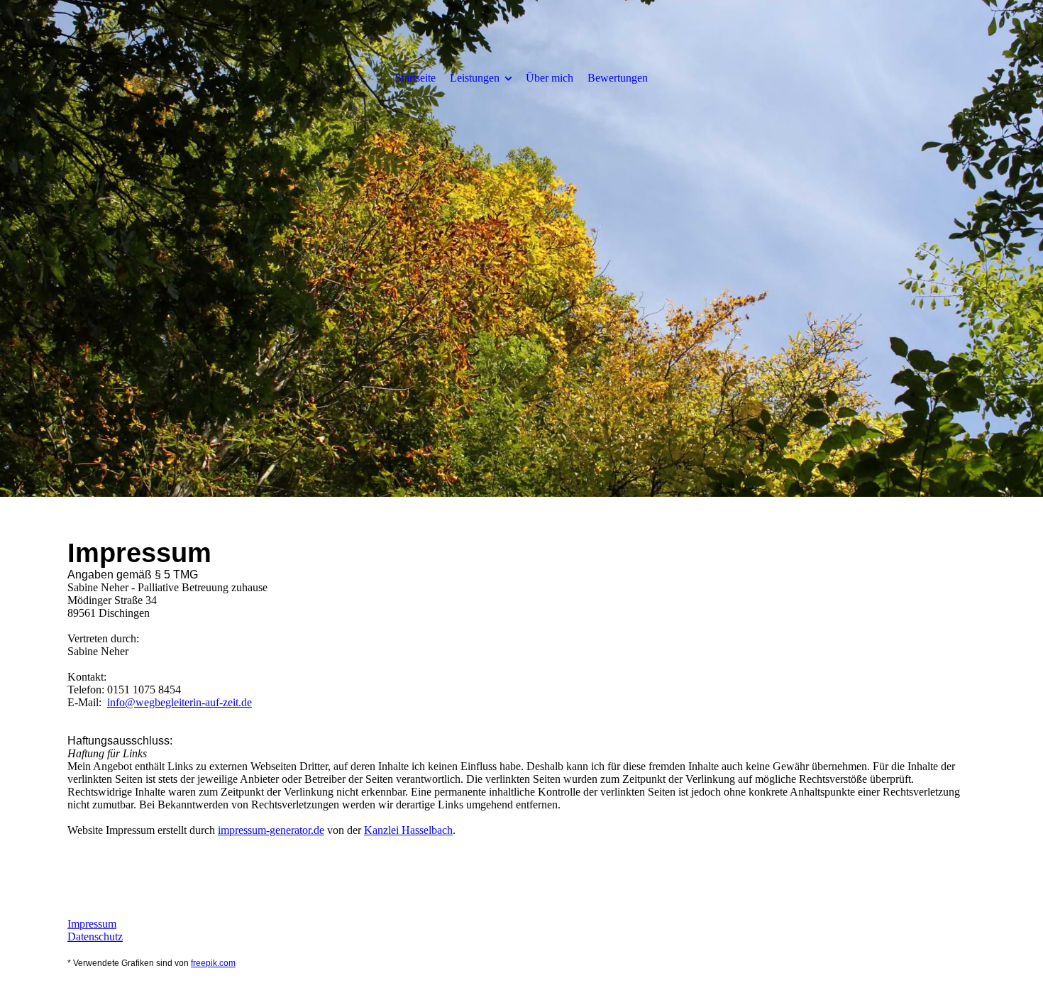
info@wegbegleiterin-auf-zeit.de (179, 702)
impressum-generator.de (271, 830)
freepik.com (213, 963)
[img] (521, 248)
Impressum (91, 924)
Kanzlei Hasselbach (408, 830)
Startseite (415, 78)
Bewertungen (617, 78)
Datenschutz (95, 936)
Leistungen (475, 78)
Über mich (549, 78)
